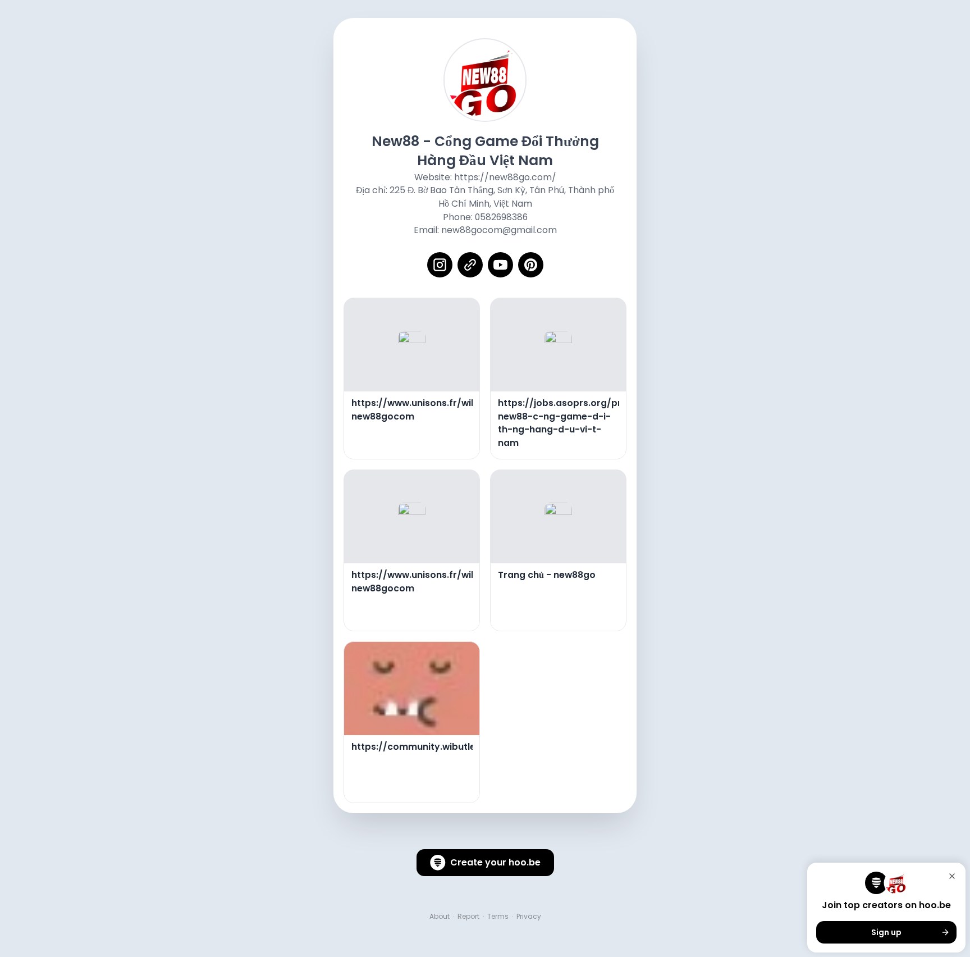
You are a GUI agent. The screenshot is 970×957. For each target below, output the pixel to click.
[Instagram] (439, 264)
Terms (498, 916)
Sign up (886, 932)
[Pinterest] (530, 264)
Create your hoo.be (495, 862)
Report (468, 916)
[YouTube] (500, 264)
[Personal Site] (470, 264)
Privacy (528, 916)
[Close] (952, 876)
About (439, 916)
